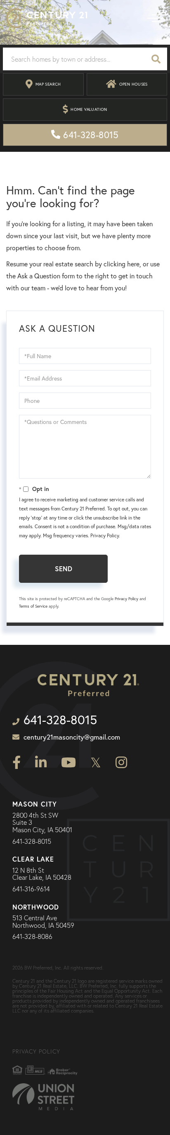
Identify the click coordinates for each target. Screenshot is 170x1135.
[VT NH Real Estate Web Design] (43, 1096)
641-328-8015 (31, 841)
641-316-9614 (31, 889)
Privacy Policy (104, 535)
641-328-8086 (32, 937)
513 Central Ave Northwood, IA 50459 (43, 922)
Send (63, 568)
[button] (156, 59)
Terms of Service (33, 606)
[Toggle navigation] (155, 18)
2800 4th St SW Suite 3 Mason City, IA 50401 (42, 823)
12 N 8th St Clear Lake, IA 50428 (41, 874)
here (133, 264)
